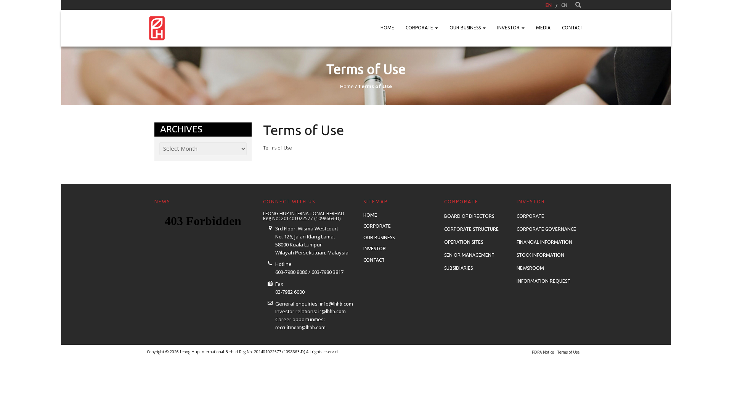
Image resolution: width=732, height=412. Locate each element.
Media (543, 27)
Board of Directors (469, 216)
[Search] (578, 5)
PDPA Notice (543, 352)
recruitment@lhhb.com (300, 327)
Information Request (543, 280)
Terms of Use (277, 147)
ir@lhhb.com (332, 311)
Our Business (465, 27)
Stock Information (540, 255)
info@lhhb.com (336, 303)
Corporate (420, 27)
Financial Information (544, 242)
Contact (572, 27)
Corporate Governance (546, 229)
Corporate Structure (471, 229)
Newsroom (530, 268)
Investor (509, 27)
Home (387, 27)
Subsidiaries (458, 268)
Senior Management (469, 255)
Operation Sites (463, 242)
